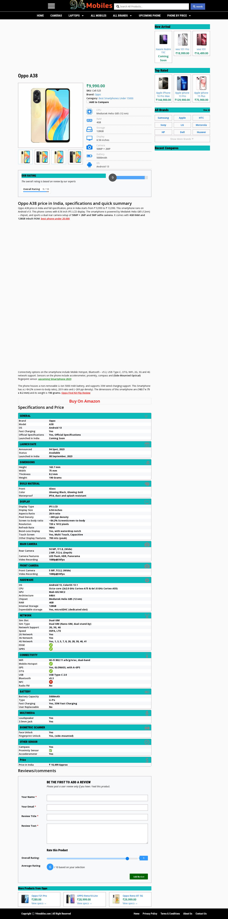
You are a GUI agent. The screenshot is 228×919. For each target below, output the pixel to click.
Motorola (201, 125)
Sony (163, 125)
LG (182, 125)
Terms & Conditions (170, 913)
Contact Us (201, 913)
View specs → (39, 903)
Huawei (201, 132)
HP (163, 132)
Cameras (56, 15)
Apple (182, 117)
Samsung (163, 117)
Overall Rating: (30, 857)
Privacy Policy (150, 913)
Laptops (74, 15)
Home (40, 15)
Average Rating (31, 865)
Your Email (29, 806)
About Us (187, 913)
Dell (182, 132)
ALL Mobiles (98, 15)
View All (206, 110)
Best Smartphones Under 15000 (116, 98)
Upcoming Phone (150, 15)
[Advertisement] (84, 47)
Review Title (30, 816)
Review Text (30, 825)
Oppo (44, 888)
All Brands (120, 15)
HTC (201, 117)
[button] (51, 6)
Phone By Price (177, 15)
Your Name (29, 796)
